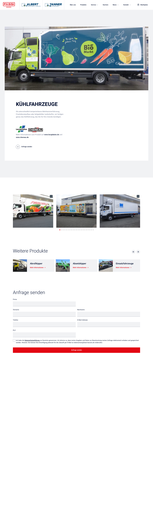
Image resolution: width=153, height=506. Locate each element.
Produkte (83, 5)
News (114, 5)
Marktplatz (144, 5)
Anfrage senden (26, 147)
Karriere (105, 5)
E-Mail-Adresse (82, 320)
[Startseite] (9, 5)
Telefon (15, 320)
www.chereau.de (22, 137)
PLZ (14, 330)
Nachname (81, 310)
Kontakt (126, 5)
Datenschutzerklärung (32, 340)
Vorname (16, 310)
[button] (59, 229)
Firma (15, 299)
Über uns (73, 5)
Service (93, 5)
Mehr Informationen (37, 267)
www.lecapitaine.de (51, 134)
